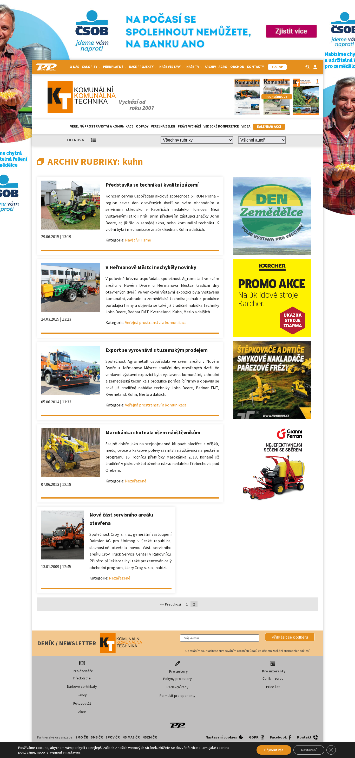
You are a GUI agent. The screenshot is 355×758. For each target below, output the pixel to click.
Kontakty (255, 67)
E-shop (82, 695)
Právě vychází (189, 126)
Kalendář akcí (269, 126)
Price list (273, 686)
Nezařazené (135, 480)
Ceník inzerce (273, 678)
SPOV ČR (113, 737)
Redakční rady (177, 687)
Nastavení (309, 750)
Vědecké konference (221, 126)
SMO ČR (81, 737)
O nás (74, 67)
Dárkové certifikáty (82, 686)
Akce (82, 711)
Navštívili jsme (138, 240)
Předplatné (82, 678)
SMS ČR (97, 737)
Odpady (142, 126)
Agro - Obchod (231, 67)
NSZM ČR (149, 737)
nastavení (73, 752)
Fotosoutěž (82, 703)
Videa (245, 126)
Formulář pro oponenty (177, 695)
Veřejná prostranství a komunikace (101, 126)
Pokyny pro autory (177, 678)
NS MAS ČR (131, 737)
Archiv (210, 67)
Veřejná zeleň (163, 126)
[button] (289, 637)
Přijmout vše (274, 750)
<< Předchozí (170, 604)
